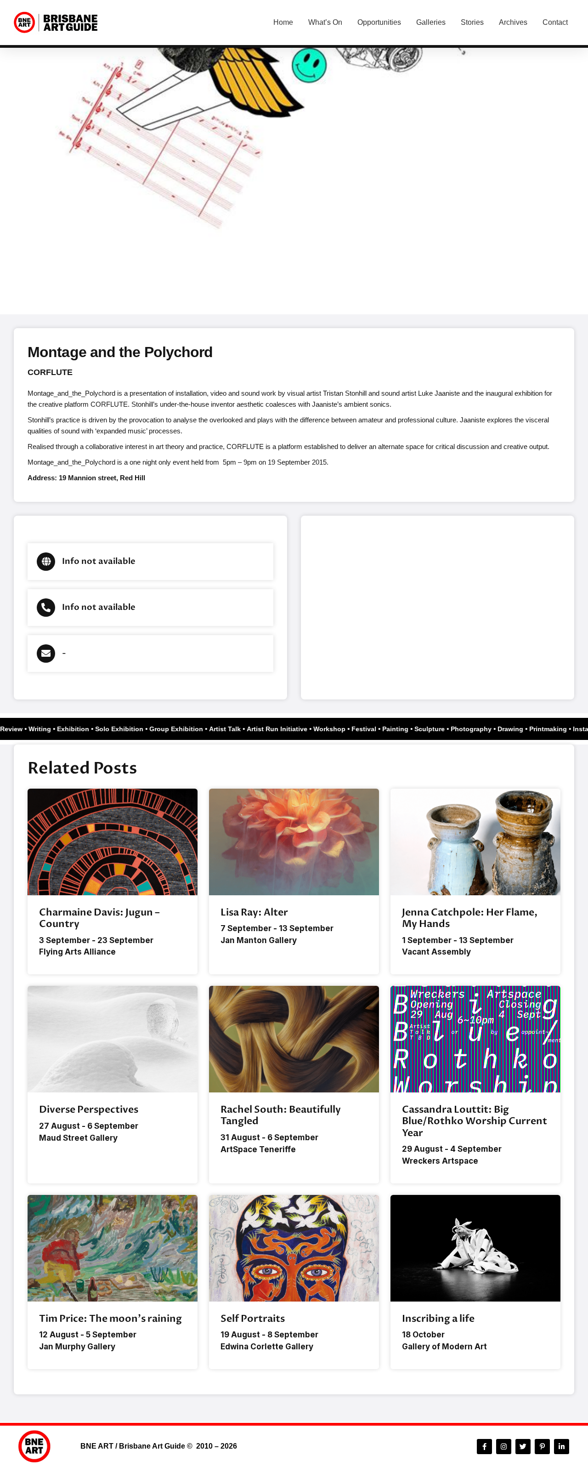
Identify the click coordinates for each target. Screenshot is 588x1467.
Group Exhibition (182, 729)
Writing (45, 729)
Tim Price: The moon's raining (110, 1318)
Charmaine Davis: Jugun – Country (99, 918)
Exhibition (79, 729)
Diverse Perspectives (88, 1109)
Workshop (335, 729)
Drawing (516, 729)
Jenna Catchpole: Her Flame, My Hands (469, 918)
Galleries (431, 22)
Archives (513, 22)
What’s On (325, 22)
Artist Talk (231, 729)
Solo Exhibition (125, 729)
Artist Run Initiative (283, 729)
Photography (477, 729)
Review (17, 729)
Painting (401, 729)
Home (283, 22)
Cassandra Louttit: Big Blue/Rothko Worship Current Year (474, 1121)
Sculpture (435, 729)
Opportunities (379, 22)
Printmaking (554, 729)
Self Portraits (252, 1318)
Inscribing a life (438, 1318)
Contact (555, 22)
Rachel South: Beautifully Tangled (280, 1115)
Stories (472, 22)
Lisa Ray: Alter (254, 912)
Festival (369, 729)
